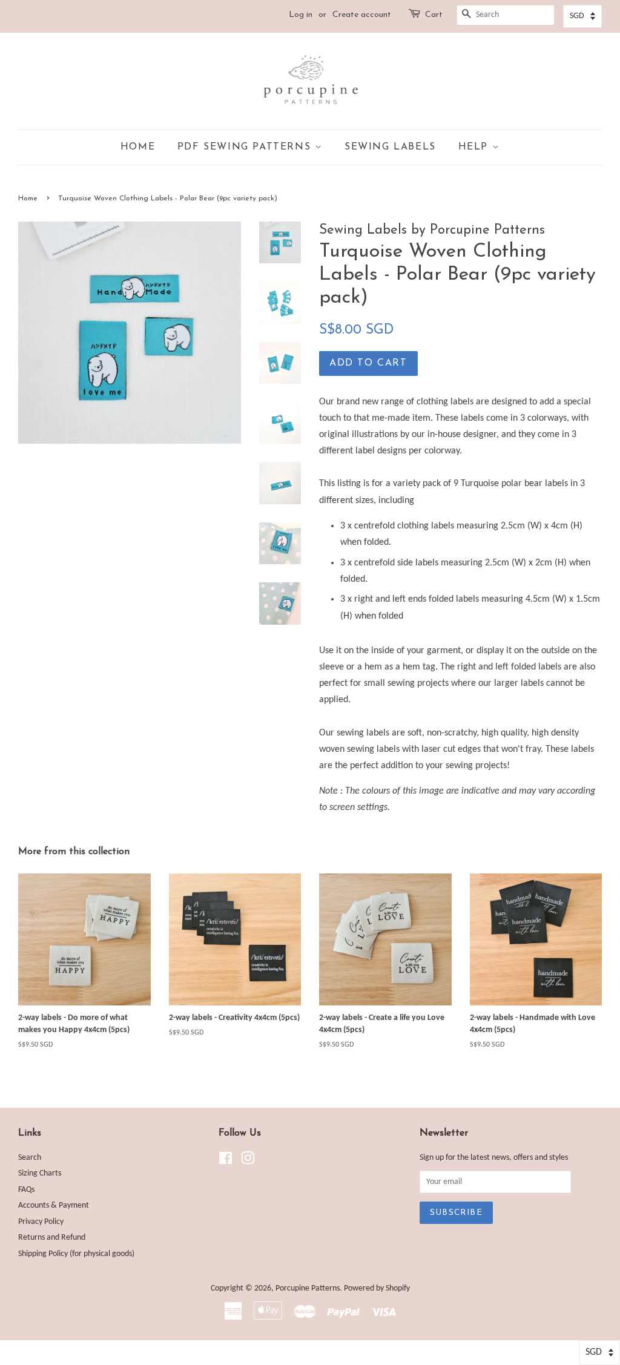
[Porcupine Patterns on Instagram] (247, 1161)
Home (137, 147)
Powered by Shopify (377, 1288)
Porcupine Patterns (307, 1288)
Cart (434, 14)
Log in (300, 14)
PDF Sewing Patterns (246, 147)
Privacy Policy (41, 1222)
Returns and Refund (51, 1238)
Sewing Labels (390, 147)
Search (29, 1158)
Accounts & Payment (53, 1205)
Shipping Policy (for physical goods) (76, 1254)
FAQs (26, 1190)
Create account (361, 14)
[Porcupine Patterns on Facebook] (225, 1161)
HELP (475, 147)
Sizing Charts (39, 1173)
